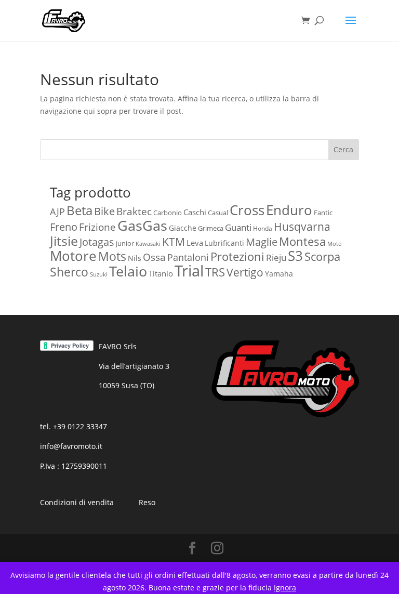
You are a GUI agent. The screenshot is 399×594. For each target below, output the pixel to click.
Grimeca (210, 228)
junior (125, 243)
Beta (79, 210)
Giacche (182, 228)
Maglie (261, 242)
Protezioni (237, 256)
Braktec (134, 211)
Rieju (276, 257)
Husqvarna (302, 226)
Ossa (154, 257)
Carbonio (167, 212)
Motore (73, 256)
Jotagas (96, 242)
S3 (295, 255)
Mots (112, 256)
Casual (218, 212)
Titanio (161, 273)
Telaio (128, 271)
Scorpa (322, 256)
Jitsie (64, 240)
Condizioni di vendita (77, 502)
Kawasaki (148, 243)
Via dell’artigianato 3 (134, 366)
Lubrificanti (224, 243)
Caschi (194, 212)
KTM (173, 241)
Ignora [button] (285, 587)
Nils (134, 258)
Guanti (238, 227)
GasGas (142, 225)
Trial (189, 270)
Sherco (69, 272)
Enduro (289, 210)
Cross (247, 210)
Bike (104, 211)
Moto (334, 243)
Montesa (302, 241)
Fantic (323, 212)
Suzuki (99, 274)
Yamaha (279, 274)
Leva (195, 242)
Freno (63, 226)
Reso (147, 502)
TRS (215, 272)
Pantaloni (188, 257)
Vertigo (245, 272)
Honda (262, 228)
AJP (57, 211)
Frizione (97, 227)
